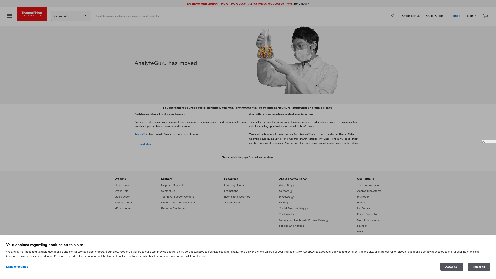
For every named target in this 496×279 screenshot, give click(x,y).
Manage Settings (17, 266)
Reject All (479, 267)
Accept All (451, 267)
